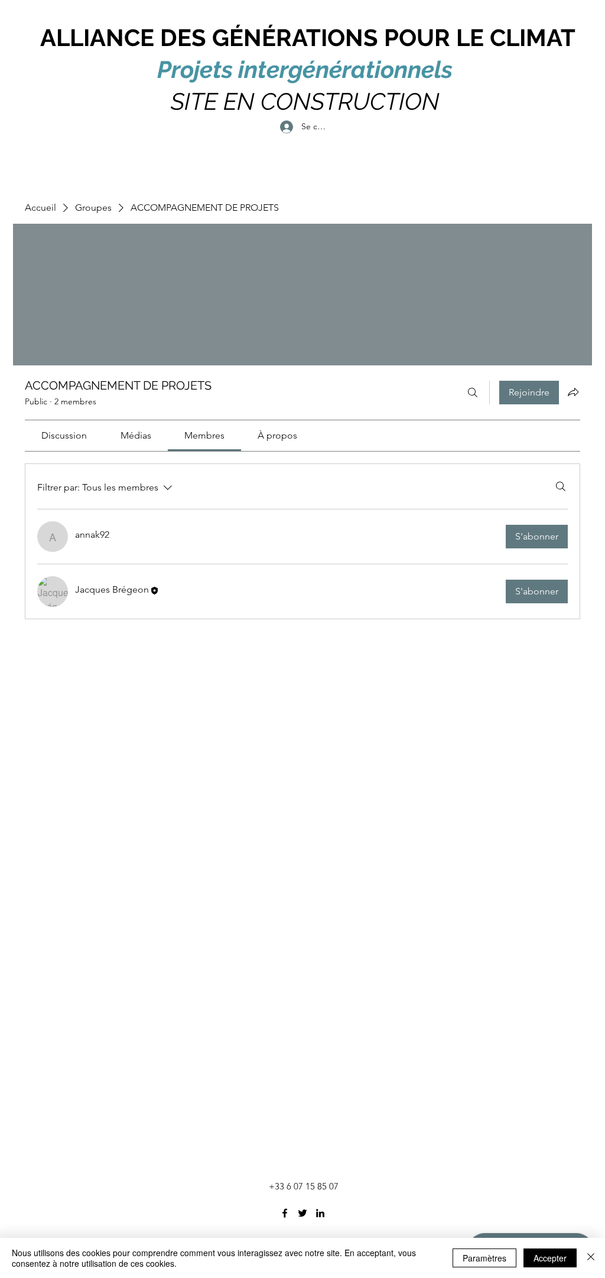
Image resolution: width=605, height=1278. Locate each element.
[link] (64, 435)
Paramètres (484, 1258)
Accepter (550, 1258)
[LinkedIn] (320, 1213)
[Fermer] (591, 1258)
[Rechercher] (473, 392)
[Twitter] (302, 1213)
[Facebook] (285, 1213)
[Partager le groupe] (573, 392)
